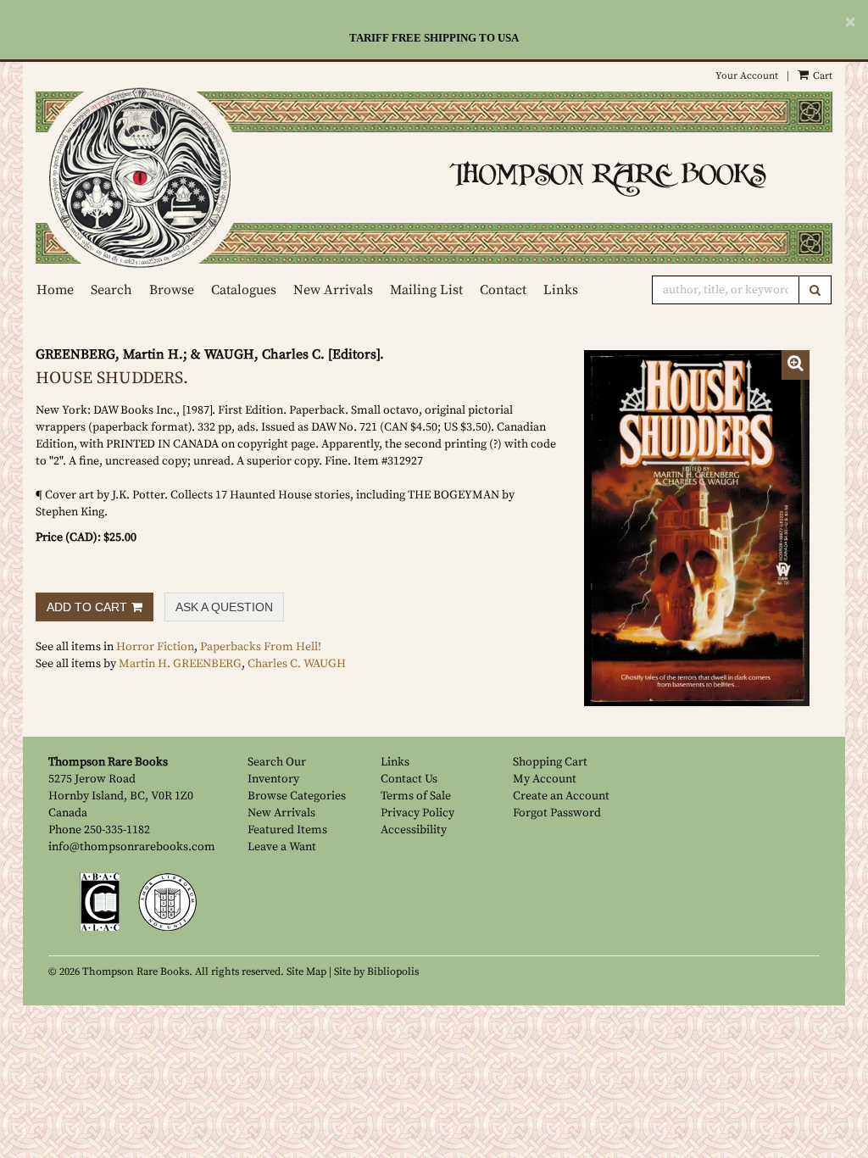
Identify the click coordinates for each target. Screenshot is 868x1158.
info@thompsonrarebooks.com (131, 847)
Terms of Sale (416, 796)
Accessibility (414, 830)
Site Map (306, 971)
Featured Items (287, 830)
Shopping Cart (550, 762)
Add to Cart (87, 607)
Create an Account (561, 796)
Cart (821, 76)
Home (55, 289)
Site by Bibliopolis (376, 971)
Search (111, 289)
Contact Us (409, 779)
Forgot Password (557, 813)
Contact (503, 289)
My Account (544, 779)
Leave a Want (282, 847)
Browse (171, 289)
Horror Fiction (155, 646)
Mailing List (426, 289)
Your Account (746, 76)
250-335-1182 (117, 830)
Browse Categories (297, 796)
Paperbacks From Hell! (260, 646)
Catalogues (243, 289)
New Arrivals (333, 289)
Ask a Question (224, 607)
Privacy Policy (417, 813)
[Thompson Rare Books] (228, 177)
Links (560, 289)
